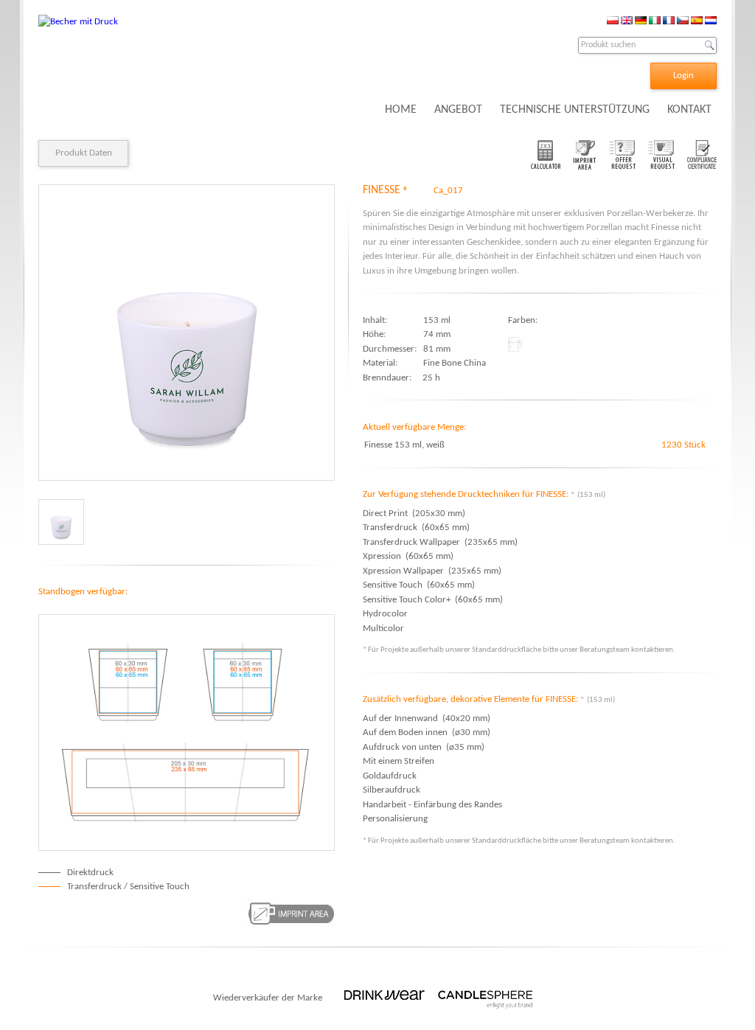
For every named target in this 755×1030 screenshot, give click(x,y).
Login (683, 75)
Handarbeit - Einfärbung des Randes (432, 805)
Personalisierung (395, 819)
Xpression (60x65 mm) (408, 556)
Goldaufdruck (390, 776)
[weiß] (61, 522)
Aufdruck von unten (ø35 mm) (423, 747)
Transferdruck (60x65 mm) (416, 527)
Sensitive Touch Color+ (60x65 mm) (433, 600)
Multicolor (385, 628)
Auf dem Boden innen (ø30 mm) (426, 732)
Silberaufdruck (391, 790)
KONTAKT (689, 110)
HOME (401, 110)
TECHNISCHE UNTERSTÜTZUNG (575, 110)
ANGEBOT (458, 110)
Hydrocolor (387, 614)
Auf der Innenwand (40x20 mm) (426, 718)
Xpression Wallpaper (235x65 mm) (432, 571)
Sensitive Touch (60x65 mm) (419, 585)
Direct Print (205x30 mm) (414, 513)
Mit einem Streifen (398, 761)
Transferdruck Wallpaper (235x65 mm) (440, 542)
